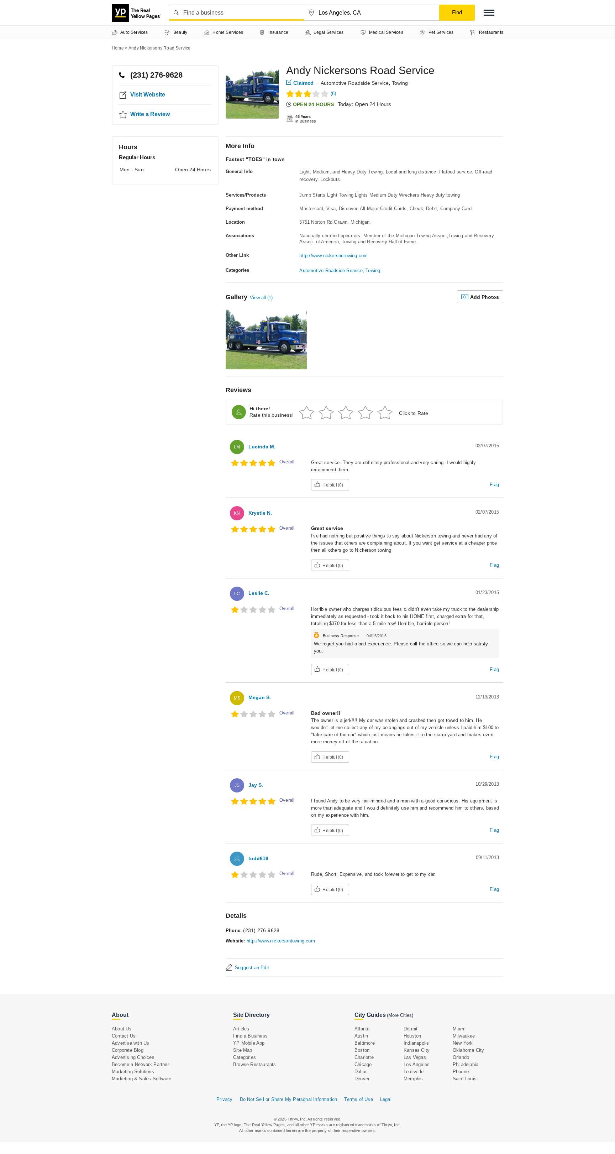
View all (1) (261, 297)
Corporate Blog (127, 1050)
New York (463, 1043)
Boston (361, 1050)
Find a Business (250, 1036)
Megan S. (259, 697)
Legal (385, 1099)
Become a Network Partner (140, 1064)
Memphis (413, 1078)
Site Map (242, 1050)
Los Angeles (417, 1064)
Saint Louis (465, 1078)
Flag (494, 484)
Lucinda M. (261, 446)
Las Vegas (415, 1057)
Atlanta (361, 1028)
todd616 (258, 858)
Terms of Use (358, 1099)
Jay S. (255, 785)
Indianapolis (416, 1043)
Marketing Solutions (133, 1071)
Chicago (363, 1064)
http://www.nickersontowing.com (333, 255)
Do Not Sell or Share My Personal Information (288, 1099)
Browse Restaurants (254, 1064)
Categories (244, 1057)
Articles (241, 1028)
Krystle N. (260, 513)
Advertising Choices (133, 1057)
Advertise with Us (130, 1043)
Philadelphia (465, 1064)
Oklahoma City (468, 1050)
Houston (412, 1036)
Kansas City (417, 1050)
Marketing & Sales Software (141, 1078)
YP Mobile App (249, 1043)
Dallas (361, 1071)
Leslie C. (258, 593)
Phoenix (461, 1071)
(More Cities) (400, 1015)
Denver (361, 1078)
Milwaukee (464, 1036)
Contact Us (124, 1036)
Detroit (410, 1028)
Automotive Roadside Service (355, 83)
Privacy (224, 1099)
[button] (489, 13)
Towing (400, 83)
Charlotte (364, 1057)
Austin (361, 1036)
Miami (459, 1028)
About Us (122, 1028)
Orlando (461, 1057)
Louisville (414, 1071)
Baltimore (364, 1043)
